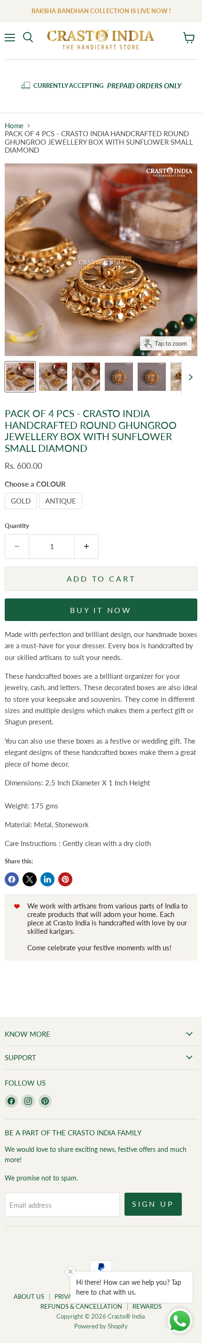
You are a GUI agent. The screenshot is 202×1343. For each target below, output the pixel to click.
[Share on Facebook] (12, 879)
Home (14, 126)
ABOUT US (29, 1296)
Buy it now (101, 610)
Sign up (153, 1203)
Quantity (17, 525)
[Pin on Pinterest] (65, 879)
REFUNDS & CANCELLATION (81, 1306)
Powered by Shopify (101, 1326)
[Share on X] (30, 879)
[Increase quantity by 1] (87, 546)
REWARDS (147, 1306)
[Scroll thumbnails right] (188, 377)
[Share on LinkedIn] (47, 879)
